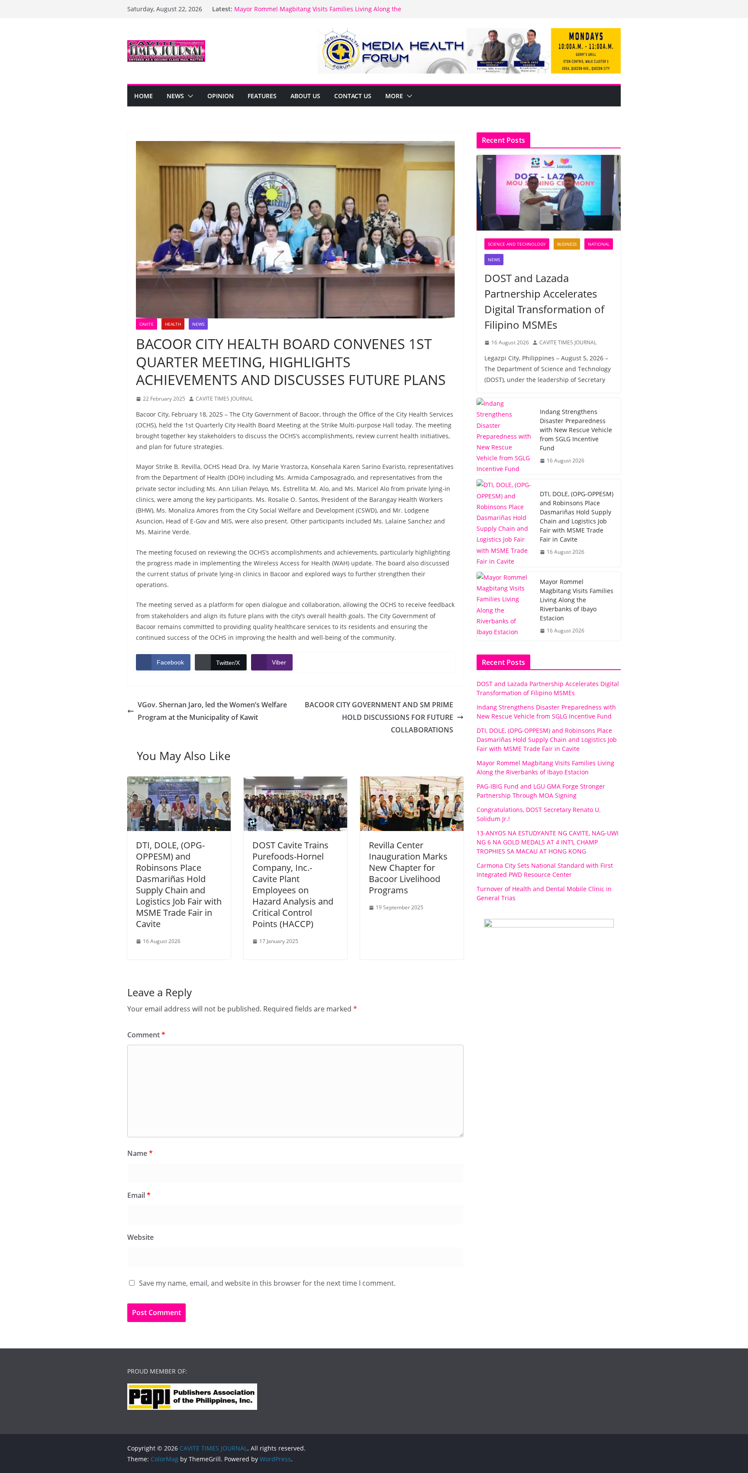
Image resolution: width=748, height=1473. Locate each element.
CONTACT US (352, 96)
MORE (394, 96)
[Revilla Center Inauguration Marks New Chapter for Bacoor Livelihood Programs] (412, 782)
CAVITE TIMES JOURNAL (224, 398)
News (175, 96)
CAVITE (146, 324)
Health (173, 324)
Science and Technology (517, 244)
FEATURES (262, 96)
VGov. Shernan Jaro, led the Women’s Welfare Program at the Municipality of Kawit (212, 711)
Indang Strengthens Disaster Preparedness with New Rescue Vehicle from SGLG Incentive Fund (576, 430)
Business (567, 244)
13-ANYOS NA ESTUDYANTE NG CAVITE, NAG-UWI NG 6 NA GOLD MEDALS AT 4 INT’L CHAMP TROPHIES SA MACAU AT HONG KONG (548, 842)
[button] (188, 96)
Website (140, 1237)
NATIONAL (598, 244)
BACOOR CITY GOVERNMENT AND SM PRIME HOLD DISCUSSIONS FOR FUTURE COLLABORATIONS (379, 717)
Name (140, 1153)
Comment (146, 1035)
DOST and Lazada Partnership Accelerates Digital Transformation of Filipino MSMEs (544, 301)
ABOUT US (305, 96)
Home (143, 96)
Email (139, 1195)
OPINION (220, 96)
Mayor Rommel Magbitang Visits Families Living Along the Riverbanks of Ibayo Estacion (576, 600)
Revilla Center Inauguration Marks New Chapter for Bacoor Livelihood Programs (408, 867)
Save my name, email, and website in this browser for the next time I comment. (267, 1283)
